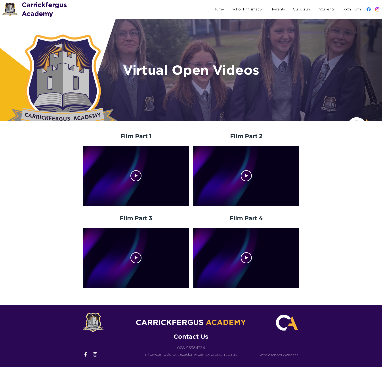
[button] (248, 9)
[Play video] (135, 175)
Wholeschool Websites (278, 355)
